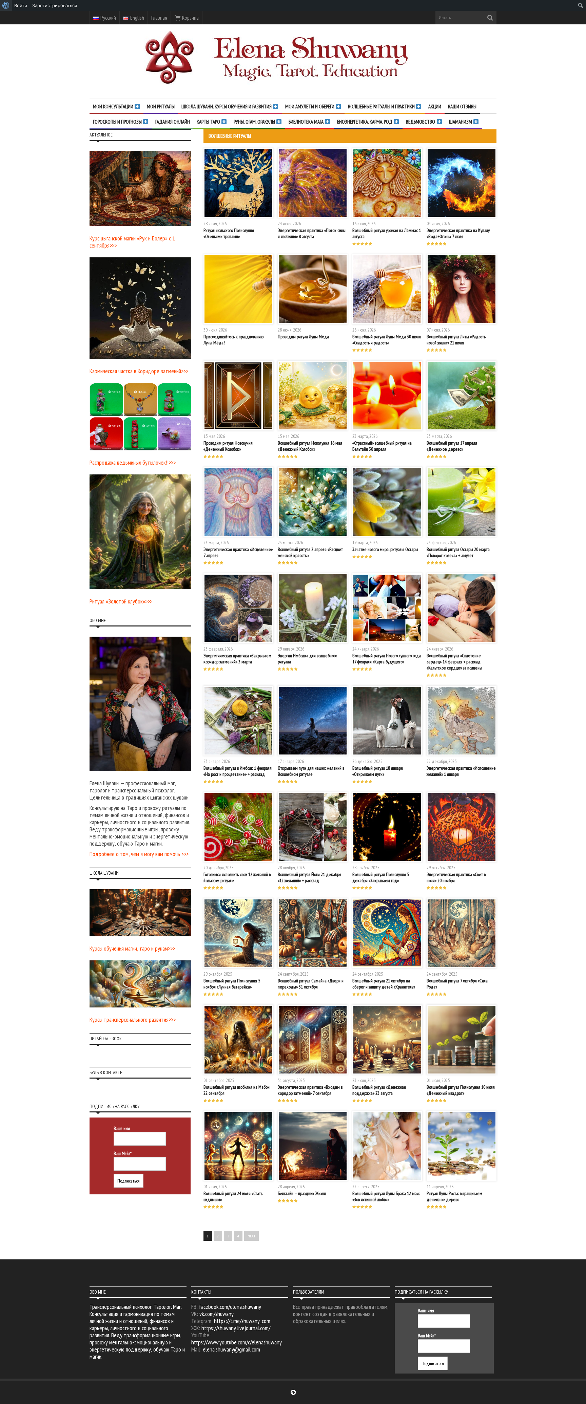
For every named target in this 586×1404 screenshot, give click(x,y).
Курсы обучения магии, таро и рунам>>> (132, 948)
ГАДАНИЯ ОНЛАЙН (172, 122)
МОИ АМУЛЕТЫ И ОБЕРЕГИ (310, 106)
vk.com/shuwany (216, 1314)
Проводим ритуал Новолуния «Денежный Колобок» (228, 446)
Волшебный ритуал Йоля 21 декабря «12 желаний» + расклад (309, 877)
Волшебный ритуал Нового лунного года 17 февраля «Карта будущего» (386, 659)
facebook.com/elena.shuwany (230, 1307)
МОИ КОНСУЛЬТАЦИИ (113, 106)
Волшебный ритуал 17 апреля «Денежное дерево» (452, 446)
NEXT (251, 1235)
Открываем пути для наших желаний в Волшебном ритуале (311, 771)
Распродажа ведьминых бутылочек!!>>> (133, 462)
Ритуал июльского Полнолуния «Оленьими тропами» (228, 233)
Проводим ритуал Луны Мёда (303, 337)
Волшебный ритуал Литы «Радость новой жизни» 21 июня (456, 340)
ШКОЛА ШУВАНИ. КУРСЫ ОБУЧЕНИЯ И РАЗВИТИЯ (227, 106)
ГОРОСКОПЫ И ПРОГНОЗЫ (118, 122)
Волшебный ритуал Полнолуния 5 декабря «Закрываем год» (380, 877)
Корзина (190, 17)
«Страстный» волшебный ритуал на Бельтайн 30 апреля (382, 446)
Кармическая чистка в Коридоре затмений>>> (139, 371)
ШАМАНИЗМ (461, 122)
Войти (20, 5)
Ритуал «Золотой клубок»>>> (121, 601)
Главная (159, 17)
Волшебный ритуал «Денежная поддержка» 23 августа (379, 1090)
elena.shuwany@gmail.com (231, 1349)
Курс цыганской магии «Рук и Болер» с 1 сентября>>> (132, 241)
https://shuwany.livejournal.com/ (235, 1328)
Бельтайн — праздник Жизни (302, 1193)
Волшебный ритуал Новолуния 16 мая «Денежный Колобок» (310, 446)
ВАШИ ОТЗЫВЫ (462, 106)
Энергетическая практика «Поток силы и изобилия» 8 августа (312, 233)
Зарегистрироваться (54, 5)
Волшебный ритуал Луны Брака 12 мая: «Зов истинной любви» (385, 1196)
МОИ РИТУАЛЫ (161, 106)
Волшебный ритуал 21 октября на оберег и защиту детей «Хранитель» (383, 984)
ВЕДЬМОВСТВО (421, 122)
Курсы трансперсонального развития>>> (133, 1019)
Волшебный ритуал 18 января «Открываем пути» (377, 771)
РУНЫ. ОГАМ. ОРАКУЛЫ (255, 122)
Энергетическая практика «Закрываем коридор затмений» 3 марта (237, 659)
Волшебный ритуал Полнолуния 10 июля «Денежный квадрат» (461, 1090)
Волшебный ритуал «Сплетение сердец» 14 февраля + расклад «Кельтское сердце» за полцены (454, 662)
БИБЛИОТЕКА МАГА (307, 122)
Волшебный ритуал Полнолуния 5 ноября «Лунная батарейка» (231, 984)
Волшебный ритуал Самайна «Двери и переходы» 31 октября (311, 984)
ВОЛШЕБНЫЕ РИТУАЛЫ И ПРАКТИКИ (382, 106)
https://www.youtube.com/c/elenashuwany (236, 1342)
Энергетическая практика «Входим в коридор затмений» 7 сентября (310, 1090)
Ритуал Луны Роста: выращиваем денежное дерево (454, 1196)
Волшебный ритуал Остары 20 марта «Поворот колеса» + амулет (458, 552)
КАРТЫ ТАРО (209, 122)
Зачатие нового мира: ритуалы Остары (385, 549)
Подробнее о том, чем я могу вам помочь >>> (139, 854)
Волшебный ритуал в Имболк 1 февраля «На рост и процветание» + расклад (237, 771)
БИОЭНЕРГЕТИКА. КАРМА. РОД (365, 122)
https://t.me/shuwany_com (242, 1321)
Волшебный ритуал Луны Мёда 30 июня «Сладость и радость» (386, 340)
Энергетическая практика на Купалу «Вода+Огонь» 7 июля (458, 233)
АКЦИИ (434, 106)
